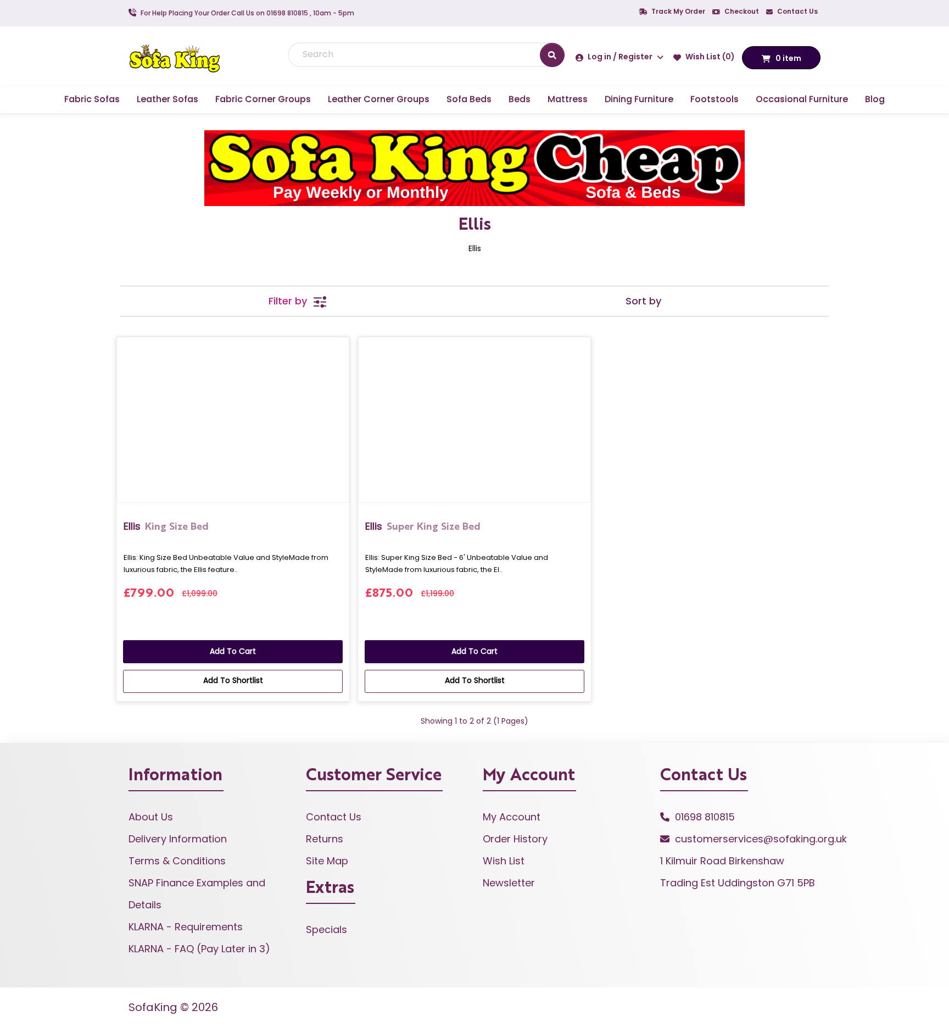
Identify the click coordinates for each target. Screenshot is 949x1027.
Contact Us (796, 11)
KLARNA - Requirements (186, 927)
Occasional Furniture (802, 99)
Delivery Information (178, 839)
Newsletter (509, 883)
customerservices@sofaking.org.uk (761, 839)
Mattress (568, 99)
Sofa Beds (469, 99)
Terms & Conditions (177, 861)
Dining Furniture (639, 99)
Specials (326, 929)
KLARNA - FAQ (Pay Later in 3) (199, 949)
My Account (511, 817)
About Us (151, 817)
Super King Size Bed (423, 526)
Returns (324, 839)
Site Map (327, 861)
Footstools (714, 99)
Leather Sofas (167, 99)
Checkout (741, 11)
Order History (515, 839)
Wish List (503, 861)
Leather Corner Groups (378, 99)
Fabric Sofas (92, 99)
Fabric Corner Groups (263, 99)
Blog (875, 99)
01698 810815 (705, 817)
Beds (520, 99)
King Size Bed (166, 526)
